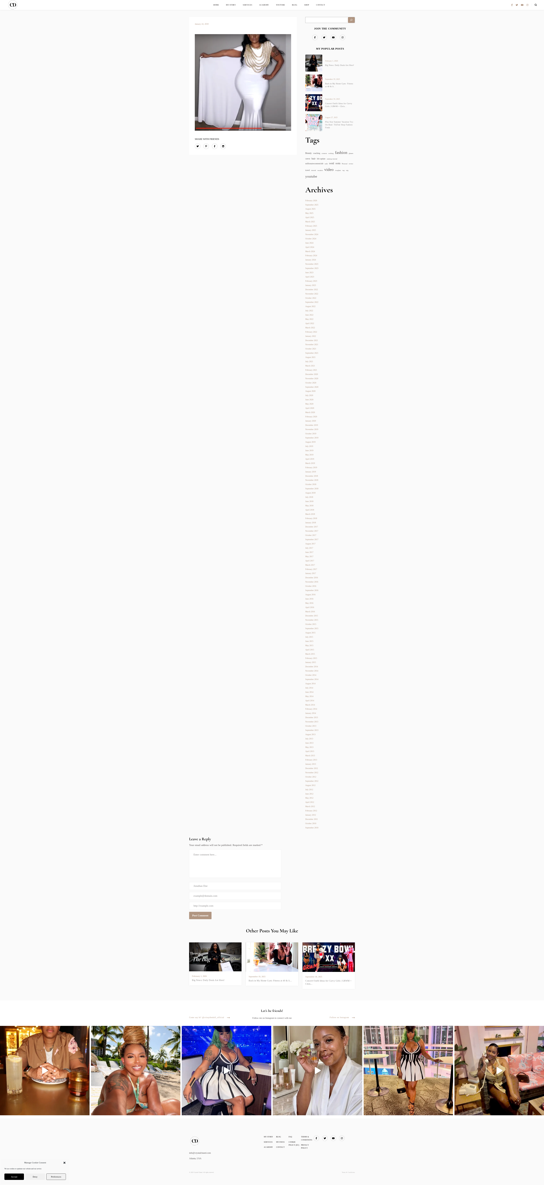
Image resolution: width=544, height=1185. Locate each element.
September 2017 (311, 539)
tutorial (313, 170)
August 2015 (310, 633)
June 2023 (309, 272)
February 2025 (311, 226)
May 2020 (309, 404)
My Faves (280, 1142)
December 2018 (311, 476)
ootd (331, 163)
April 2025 (309, 217)
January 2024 (310, 260)
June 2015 (309, 641)
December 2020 (311, 374)
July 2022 (309, 311)
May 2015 (309, 645)
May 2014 (309, 696)
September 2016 (311, 590)
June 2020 (309, 400)
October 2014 (310, 675)
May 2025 (309, 213)
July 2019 (309, 446)
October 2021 (310, 349)
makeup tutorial (332, 159)
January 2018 (310, 523)
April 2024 (309, 247)
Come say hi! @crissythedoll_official (206, 1018)
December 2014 (311, 667)
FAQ (290, 1137)
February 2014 (311, 709)
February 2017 (311, 569)
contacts (324, 153)
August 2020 (310, 391)
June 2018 (309, 501)
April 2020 (309, 408)
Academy (264, 5)
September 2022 (311, 302)
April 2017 (309, 561)
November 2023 (311, 264)
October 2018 (310, 484)
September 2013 (311, 730)
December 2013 (311, 717)
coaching (316, 153)
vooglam (338, 170)
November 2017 (311, 531)
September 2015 (311, 628)
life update (321, 159)
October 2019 (310, 434)
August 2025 (310, 209)
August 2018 (310, 493)
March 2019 (310, 463)
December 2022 (311, 289)
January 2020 (310, 421)
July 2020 (309, 395)
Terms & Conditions (348, 1172)
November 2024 (311, 234)
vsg (343, 170)
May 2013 (309, 747)
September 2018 (311, 489)
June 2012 (309, 794)
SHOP (306, 5)
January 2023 (310, 285)
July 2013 (309, 739)
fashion (341, 152)
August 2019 (310, 442)
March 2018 (310, 514)
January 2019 (310, 472)
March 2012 (310, 806)
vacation (320, 170)
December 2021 (311, 340)
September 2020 (311, 387)
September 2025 (311, 205)
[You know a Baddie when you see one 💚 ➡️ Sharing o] (226, 1070)
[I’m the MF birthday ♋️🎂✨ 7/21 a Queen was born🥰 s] (135, 1070)
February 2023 (311, 281)
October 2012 (310, 777)
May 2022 (309, 319)
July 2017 (309, 548)
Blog (294, 5)
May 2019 (309, 455)
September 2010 (311, 828)
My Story (231, 5)
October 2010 (310, 823)
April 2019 (309, 459)
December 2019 (311, 425)
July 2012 (309, 790)
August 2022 (310, 306)
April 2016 (309, 607)
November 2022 (311, 294)
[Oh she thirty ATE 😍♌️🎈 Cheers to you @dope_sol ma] (45, 1070)
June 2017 (309, 552)
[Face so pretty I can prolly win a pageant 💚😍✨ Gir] (408, 1070)
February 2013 (311, 760)
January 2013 (310, 764)
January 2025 (310, 230)
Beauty (308, 153)
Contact (320, 5)
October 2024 (310, 239)
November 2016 (311, 582)
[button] (64, 1162)
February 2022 (311, 332)
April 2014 (309, 701)
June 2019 (309, 450)
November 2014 (311, 671)
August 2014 (310, 684)
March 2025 (310, 222)
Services (247, 5)
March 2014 (310, 705)
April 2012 (309, 802)
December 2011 (311, 819)
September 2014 (311, 679)
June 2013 (309, 743)
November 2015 (311, 620)
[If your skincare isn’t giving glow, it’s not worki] (317, 1070)
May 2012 (309, 798)
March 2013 (310, 756)
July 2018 (309, 497)
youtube (311, 176)
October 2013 (310, 726)
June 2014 (309, 692)
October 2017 (310, 535)
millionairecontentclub (314, 164)
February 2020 (311, 417)
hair (313, 158)
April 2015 (309, 650)
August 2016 (310, 595)
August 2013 (310, 734)
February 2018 (311, 518)
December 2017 (311, 527)
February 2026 (311, 201)
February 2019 (311, 467)
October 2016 (310, 586)
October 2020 (310, 383)
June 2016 (309, 599)
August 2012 (310, 785)
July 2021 (309, 361)
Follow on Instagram (339, 1018)
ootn (337, 163)
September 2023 (311, 268)
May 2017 (309, 556)
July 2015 (309, 637)
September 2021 (311, 353)
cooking (331, 153)
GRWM (307, 159)
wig (347, 170)
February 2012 (311, 811)
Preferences (56, 1177)
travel (307, 170)
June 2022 (309, 315)
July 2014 (309, 688)
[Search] (351, 20)
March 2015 (310, 654)
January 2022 (310, 336)
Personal (344, 164)
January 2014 (310, 713)
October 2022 (310, 298)
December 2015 (311, 616)
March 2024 (310, 251)
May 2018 (309, 506)
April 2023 (309, 277)
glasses (351, 153)
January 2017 (310, 573)
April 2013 (309, 751)
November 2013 (311, 722)
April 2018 (309, 510)
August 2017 (310, 544)
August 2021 (310, 357)
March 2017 (310, 565)
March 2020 (310, 412)
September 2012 (311, 781)
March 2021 (310, 366)
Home (216, 5)
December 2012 (311, 768)
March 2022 (310, 328)
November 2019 (311, 429)
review (351, 164)
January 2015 (310, 662)
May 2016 (309, 603)
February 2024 (311, 255)
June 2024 (309, 243)
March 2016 (310, 612)
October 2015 (310, 624)
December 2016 (311, 578)
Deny (35, 1177)
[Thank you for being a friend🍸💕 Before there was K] (499, 1070)
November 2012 (311, 773)
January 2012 (310, 815)
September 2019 (311, 438)
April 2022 (309, 323)
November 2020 (311, 378)
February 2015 (311, 658)
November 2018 (311, 480)
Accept (14, 1177)
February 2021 (311, 370)
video (329, 169)
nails (326, 164)
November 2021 (311, 344)
